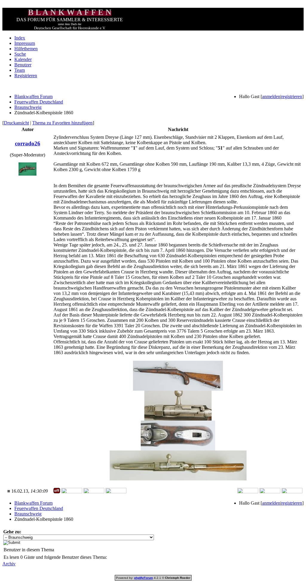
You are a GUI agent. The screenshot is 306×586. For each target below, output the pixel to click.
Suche (20, 54)
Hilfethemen (26, 48)
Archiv (9, 563)
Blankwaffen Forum (33, 96)
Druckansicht (16, 122)
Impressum (24, 43)
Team (19, 70)
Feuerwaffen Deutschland (38, 101)
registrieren (291, 96)
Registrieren (25, 75)
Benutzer (22, 64)
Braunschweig (28, 107)
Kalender (23, 59)
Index (19, 37)
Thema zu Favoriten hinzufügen (62, 122)
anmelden (271, 96)
